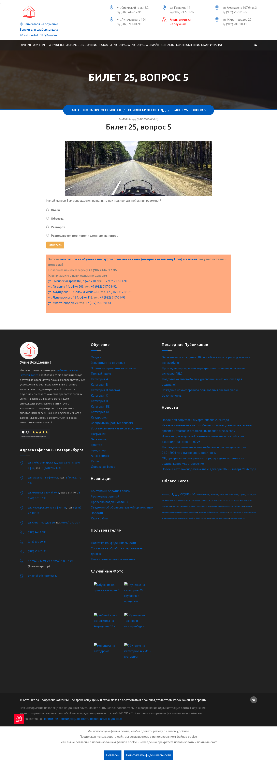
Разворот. (58, 227)
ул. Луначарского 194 (131, 19)
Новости (106, 45)
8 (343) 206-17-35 (52, 468)
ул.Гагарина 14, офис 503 (43, 477)
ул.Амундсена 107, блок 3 (43, 492)
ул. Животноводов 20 (237, 19)
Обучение (39, 45)
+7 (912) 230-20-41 (98, 303)
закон (220, 506)
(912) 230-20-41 (236, 24)
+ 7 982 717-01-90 (115, 281)
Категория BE (100, 406)
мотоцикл (251, 494)
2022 (231, 500)
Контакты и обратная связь (110, 491)
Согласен (112, 755)
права (242, 494)
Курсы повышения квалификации (199, 45)
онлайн (203, 500)
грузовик (184, 512)
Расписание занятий (105, 496)
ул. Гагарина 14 (180, 7)
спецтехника (200, 506)
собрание (224, 494)
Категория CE (100, 412)
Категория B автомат (105, 390)
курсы (225, 500)
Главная (25, 45)
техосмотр (217, 500)
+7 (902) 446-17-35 (62, 560)
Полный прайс (101, 374)
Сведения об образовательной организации (122, 507)
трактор (210, 500)
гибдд (197, 500)
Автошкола (122, 45)
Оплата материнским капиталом (113, 368)
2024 (198, 518)
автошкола (165, 495)
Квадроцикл (99, 417)
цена (208, 518)
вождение (233, 494)
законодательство (170, 518)
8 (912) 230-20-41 (71, 522)
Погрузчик (98, 434)
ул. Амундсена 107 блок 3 (240, 7)
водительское (224, 518)
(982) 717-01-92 (183, 12)
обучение (187, 494)
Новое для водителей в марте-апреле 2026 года (195, 420)
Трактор (96, 445)
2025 (246, 512)
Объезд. (57, 218)
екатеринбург (183, 518)
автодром (178, 500)
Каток (95, 461)
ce (217, 518)
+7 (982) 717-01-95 (119, 292)
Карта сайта (99, 518)
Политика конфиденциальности (113, 543)
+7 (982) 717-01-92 (104, 286)
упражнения (167, 500)
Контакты (167, 45)
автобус (191, 518)
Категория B (99, 384)
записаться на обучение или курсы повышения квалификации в (128, 259)
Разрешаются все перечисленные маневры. (84, 236)
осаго (208, 506)
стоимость (189, 500)
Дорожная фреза (103, 467)
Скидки (96, 357)
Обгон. (56, 210)
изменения (202, 494)
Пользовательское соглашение (113, 559)
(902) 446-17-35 (131, 12)
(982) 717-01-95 (236, 12)
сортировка (184, 506)
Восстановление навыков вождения (116, 428)
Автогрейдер (100, 456)
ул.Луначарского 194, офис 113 (47, 507)
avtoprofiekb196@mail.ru (40, 35)
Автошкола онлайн (145, 45)
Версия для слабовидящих (39, 29)
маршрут (175, 506)
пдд (175, 493)
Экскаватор (99, 439)
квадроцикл (224, 512)
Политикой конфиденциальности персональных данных (82, 719)
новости (192, 506)
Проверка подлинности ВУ (109, 502)
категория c (238, 512)
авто (241, 500)
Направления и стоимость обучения (73, 45)
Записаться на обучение (40, 24)
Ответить (55, 245)
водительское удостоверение (233, 506)
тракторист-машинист (238, 518)
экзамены (202, 512)
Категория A (99, 379)
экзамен (214, 494)
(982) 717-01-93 (131, 24)
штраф (236, 500)
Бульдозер (98, 450)
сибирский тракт (213, 512)
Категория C (99, 395)
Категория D (99, 401)
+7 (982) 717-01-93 (113, 297)
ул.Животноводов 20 (41, 522)
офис (213, 518)
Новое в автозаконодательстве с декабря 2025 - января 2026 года (209, 469)
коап (231, 512)
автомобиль (193, 512)
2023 (203, 518)
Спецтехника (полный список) (112, 423)
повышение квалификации (171, 512)
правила (248, 506)
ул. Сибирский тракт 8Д (133, 7)
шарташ (214, 506)
